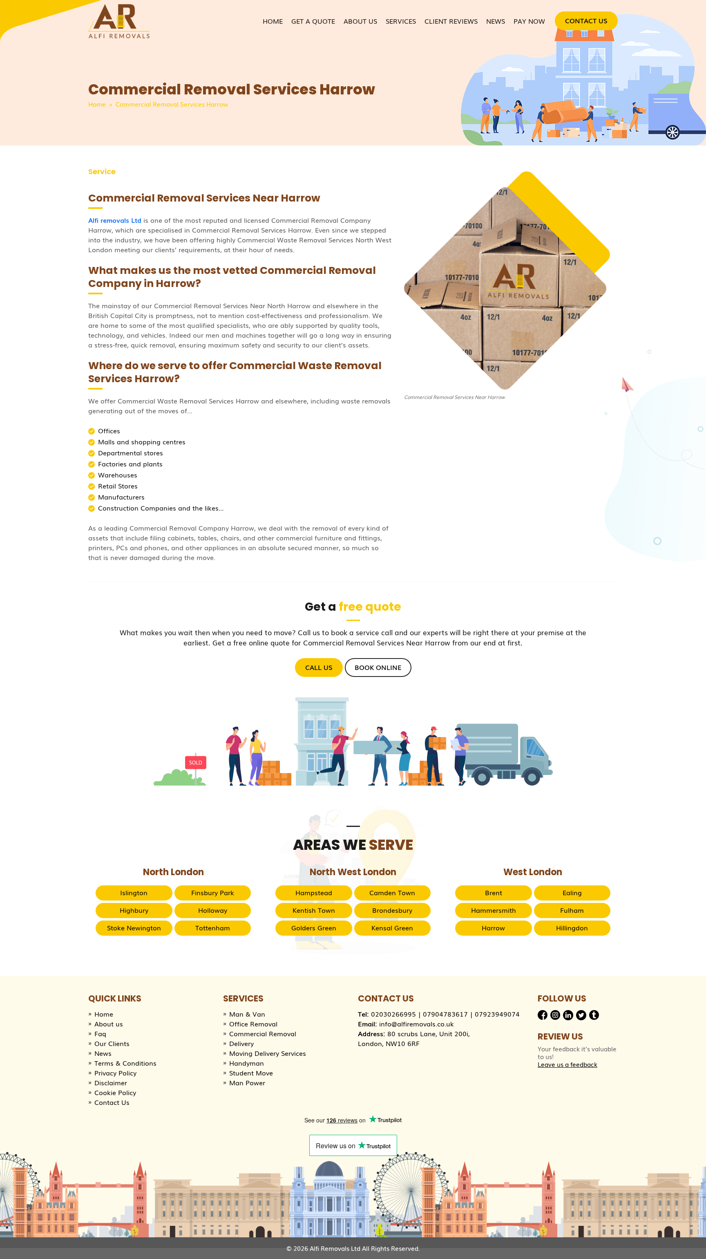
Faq (100, 1033)
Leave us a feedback (567, 1064)
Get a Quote (313, 21)
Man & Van (247, 1014)
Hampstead (313, 892)
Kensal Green (392, 927)
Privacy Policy (115, 1073)
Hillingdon (572, 927)
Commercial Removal (262, 1033)
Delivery (241, 1043)
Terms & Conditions (125, 1063)
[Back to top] (692, 1245)
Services (401, 21)
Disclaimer (110, 1082)
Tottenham (212, 927)
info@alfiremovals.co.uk (416, 1023)
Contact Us (586, 20)
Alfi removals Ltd (114, 220)
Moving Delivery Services (267, 1053)
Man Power (247, 1082)
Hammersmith (493, 910)
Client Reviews (451, 21)
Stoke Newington (134, 927)
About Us (360, 21)
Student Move (251, 1073)
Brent (493, 892)
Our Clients (112, 1043)
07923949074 (497, 1014)
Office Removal (253, 1023)
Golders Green (313, 927)
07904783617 (445, 1014)
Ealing (572, 892)
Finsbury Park (212, 892)
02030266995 (393, 1014)
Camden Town (392, 892)
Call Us (319, 667)
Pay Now (529, 21)
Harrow (493, 927)
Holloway (212, 910)
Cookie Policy (115, 1092)
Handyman (246, 1063)
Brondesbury (392, 910)
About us (108, 1023)
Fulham (572, 910)
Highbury (134, 910)
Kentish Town (314, 910)
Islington (133, 892)
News (495, 21)
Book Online (378, 667)
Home (273, 21)
